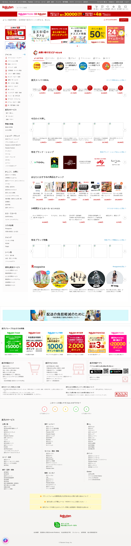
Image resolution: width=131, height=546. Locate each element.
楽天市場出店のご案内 (53, 366)
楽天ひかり (49, 455)
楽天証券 (6, 474)
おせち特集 (8, 130)
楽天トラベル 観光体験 (52, 428)
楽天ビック (7, 434)
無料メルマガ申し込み (9, 372)
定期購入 (7, 201)
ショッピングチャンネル (12, 195)
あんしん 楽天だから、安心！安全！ (121, 394)
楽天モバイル (50, 453)
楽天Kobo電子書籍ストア (11, 428)
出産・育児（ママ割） (11, 258)
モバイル (5, 2)
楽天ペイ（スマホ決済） (10, 463)
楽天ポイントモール (93, 457)
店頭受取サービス (10, 282)
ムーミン (7, 163)
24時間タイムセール (11, 178)
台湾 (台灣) (91, 474)
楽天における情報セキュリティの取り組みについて (80, 387)
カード (43, 2)
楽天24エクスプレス (11, 189)
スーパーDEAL (22, 2)
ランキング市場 (9, 240)
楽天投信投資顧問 (9, 477)
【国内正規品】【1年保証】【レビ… (61, 195)
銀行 (52, 2)
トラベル (37, 2)
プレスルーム (76, 532)
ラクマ (72, 2)
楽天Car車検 (91, 443)
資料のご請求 (61, 368)
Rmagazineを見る (118, 266)
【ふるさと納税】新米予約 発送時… (49, 195)
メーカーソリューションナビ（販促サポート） (59, 376)
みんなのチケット (51, 484)
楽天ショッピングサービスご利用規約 (13, 376)
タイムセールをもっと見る (115, 208)
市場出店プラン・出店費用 (54, 370)
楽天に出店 (119, 2)
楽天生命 (6, 481)
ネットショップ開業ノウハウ (55, 374)
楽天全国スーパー (9, 443)
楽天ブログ (49, 466)
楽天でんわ (49, 457)
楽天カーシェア (50, 436)
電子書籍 (65, 2)
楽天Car (90, 441)
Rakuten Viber (50, 468)
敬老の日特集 (9, 127)
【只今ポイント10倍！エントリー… (106, 195)
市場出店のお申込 (51, 368)
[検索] (90, 8)
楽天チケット (50, 481)
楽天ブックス (7, 426)
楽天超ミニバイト (93, 467)
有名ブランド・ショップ (12, 139)
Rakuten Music (50, 482)
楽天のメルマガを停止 (18, 380)
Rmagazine (8, 228)
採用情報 (83, 532)
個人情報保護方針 (92, 532)
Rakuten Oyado (50, 434)
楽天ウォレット (8, 476)
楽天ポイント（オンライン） (55, 378)
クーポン (7, 184)
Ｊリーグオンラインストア (11, 450)
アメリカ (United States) (95, 476)
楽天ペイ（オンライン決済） (12, 461)
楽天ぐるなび (92, 439)
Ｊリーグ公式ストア (10, 166)
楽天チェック (92, 463)
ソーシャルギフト (10, 261)
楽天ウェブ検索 (50, 461)
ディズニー (8, 151)
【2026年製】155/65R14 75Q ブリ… (83, 195)
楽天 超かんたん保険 (9, 485)
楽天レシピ (91, 437)
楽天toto (48, 439)
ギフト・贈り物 (9, 255)
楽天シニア (91, 434)
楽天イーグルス (50, 486)
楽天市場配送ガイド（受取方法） (12, 374)
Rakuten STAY (50, 432)
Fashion (30, 2)
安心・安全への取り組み (9, 370)
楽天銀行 (6, 472)
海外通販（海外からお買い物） (14, 198)
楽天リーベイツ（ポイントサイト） (15, 180)
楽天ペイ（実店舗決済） (53, 380)
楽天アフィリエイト (51, 462)
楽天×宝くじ (49, 441)
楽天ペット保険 (8, 489)
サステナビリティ (95, 379)
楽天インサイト (92, 465)
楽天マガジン (50, 479)
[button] (102, 8)
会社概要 (36, 532)
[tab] (38, 58)
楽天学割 (7, 204)
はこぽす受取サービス (11, 276)
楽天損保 (6, 479)
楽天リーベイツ (8, 445)
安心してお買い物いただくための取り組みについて (80, 392)
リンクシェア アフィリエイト (54, 464)
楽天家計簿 (91, 449)
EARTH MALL (9, 216)
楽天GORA (49, 437)
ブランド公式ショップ (11, 142)
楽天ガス (90, 428)
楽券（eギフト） (10, 207)
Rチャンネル (49, 475)
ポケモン (7, 160)
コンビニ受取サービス (11, 270)
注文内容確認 (7, 380)
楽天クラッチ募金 (95, 377)
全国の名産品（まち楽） (12, 231)
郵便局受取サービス (10, 273)
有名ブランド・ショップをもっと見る (112, 152)
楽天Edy (6, 465)
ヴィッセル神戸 (50, 488)
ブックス (58, 2)
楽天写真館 (91, 445)
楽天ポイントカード (93, 456)
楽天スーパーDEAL (10, 175)
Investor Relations (54, 532)
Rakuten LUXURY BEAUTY (13, 145)
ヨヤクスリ (91, 430)
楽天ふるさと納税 (10, 192)
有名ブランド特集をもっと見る (114, 240)
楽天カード (7, 459)
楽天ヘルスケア (92, 432)
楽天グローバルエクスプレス (12, 452)
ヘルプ (127, 2)
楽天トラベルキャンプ (52, 430)
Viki (47, 477)
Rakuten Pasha (92, 461)
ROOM (7, 243)
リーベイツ (78, 2)
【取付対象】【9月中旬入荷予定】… (38, 195)
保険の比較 (7, 487)
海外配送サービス (10, 285)
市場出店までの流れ (52, 372)
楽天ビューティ (92, 436)
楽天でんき (91, 426)
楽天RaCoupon (8, 449)
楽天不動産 (91, 447)
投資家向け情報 (44, 532)
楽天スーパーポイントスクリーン (97, 459)
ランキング (12, 2)
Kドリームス (49, 445)
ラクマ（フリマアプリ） (12, 219)
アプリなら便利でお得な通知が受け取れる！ (102, 366)
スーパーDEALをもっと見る (115, 80)
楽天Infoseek (49, 459)
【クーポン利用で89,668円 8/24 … (118, 195)
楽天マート (7, 441)
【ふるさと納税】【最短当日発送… (71, 195)
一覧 (24, 54)
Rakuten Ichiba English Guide (11, 368)
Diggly (7, 246)
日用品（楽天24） (10, 187)
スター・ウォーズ (10, 157)
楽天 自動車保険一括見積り (11, 483)
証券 (48, 2)
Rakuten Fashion (10, 148)
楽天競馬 (48, 443)
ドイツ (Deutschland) (94, 479)
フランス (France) (93, 477)
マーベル (7, 154)
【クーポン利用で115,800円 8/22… (95, 195)
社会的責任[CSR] (66, 532)
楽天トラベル (50, 426)
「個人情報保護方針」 (28, 394)
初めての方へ (6, 366)
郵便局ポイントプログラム (12, 279)
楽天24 (86, 2)
